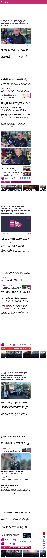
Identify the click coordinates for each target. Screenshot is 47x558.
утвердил (7, 308)
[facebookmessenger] (20, 178)
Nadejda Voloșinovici (9, 539)
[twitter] (27, 45)
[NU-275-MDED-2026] (16, 329)
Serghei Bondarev (8, 344)
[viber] (30, 45)
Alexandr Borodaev (9, 178)
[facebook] (23, 178)
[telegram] (28, 45)
